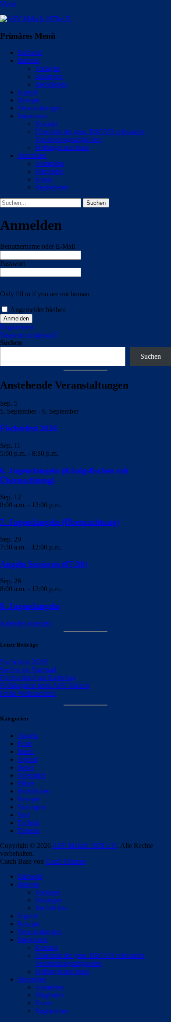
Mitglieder (49, 171)
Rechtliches (51, 84)
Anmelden (32, 155)
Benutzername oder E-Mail (37, 246)
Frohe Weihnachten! (28, 693)
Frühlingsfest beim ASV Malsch (44, 685)
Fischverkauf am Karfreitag (38, 677)
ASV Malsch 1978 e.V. (84, 845)
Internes (28, 60)
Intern (26, 751)
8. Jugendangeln (30, 606)
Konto (44, 179)
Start (24, 814)
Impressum (33, 116)
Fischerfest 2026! (24, 662)
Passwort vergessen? (28, 334)
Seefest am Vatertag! (28, 669)
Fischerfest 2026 (28, 428)
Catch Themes (66, 861)
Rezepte (29, 100)
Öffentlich (32, 775)
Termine (29, 830)
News (26, 767)
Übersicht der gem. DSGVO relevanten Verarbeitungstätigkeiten (90, 135)
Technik (29, 822)
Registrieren (51, 187)
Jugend (27, 92)
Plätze (26, 783)
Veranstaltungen (40, 108)
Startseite (30, 52)
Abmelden (49, 163)
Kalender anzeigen (26, 623)
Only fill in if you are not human (44, 294)
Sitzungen (49, 76)
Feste (25, 743)
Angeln (28, 735)
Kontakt (46, 123)
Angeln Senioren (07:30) (43, 564)
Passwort (12, 263)
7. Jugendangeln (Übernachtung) (59, 522)
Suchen (11, 342)
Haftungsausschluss (62, 147)
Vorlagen (47, 68)
